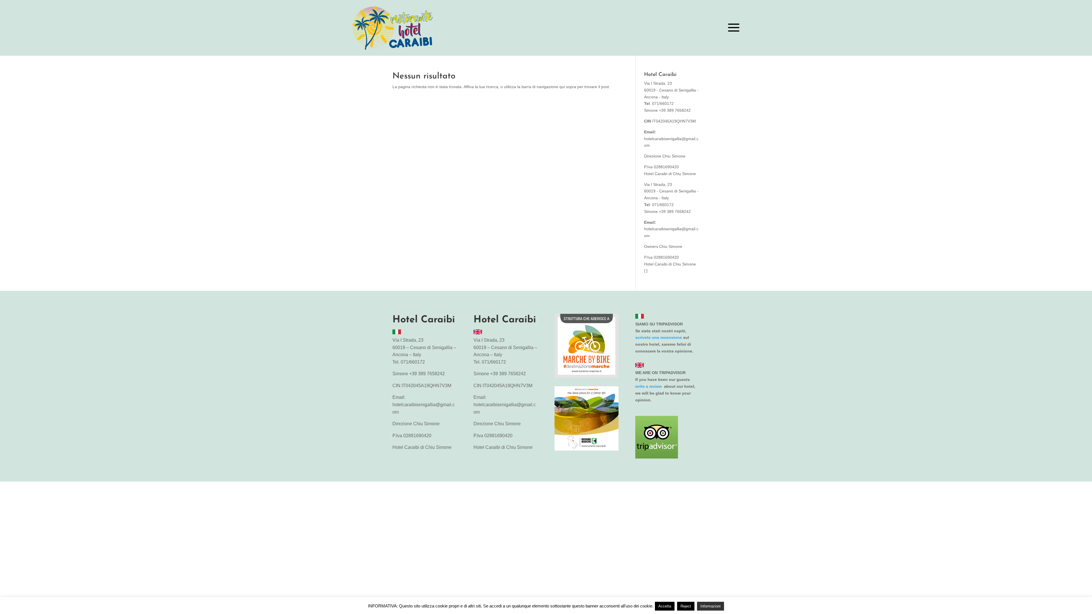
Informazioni (710, 606)
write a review (649, 386)
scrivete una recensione (658, 337)
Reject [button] (686, 606)
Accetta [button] (664, 606)
